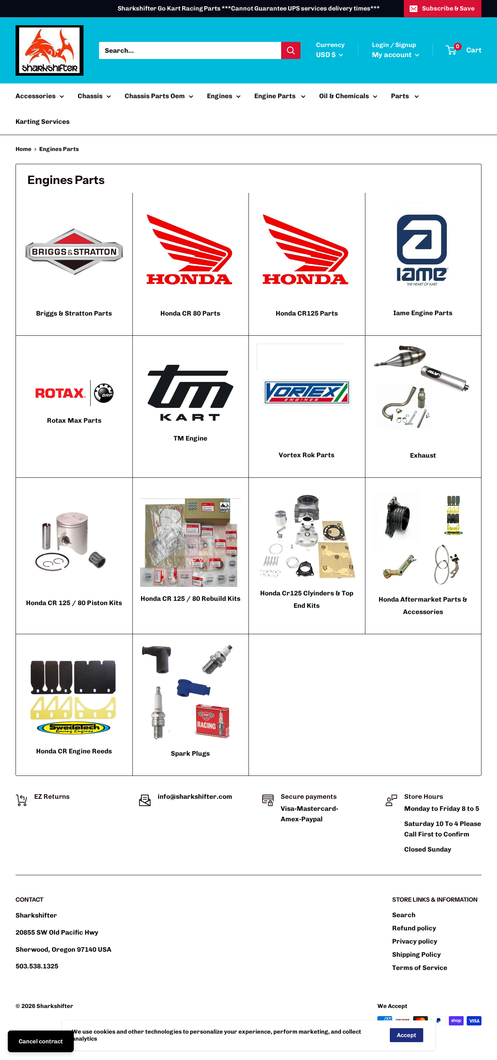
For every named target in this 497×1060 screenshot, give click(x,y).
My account (392, 54)
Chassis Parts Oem (155, 96)
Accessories (36, 96)
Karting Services (43, 121)
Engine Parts (275, 96)
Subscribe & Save (448, 8)
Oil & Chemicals (344, 96)
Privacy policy (414, 941)
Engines (219, 96)
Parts (400, 96)
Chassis (90, 96)
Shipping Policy (416, 954)
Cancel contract (41, 1041)
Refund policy (414, 928)
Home (23, 149)
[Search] (291, 50)
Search (403, 915)
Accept (406, 1035)
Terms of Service (419, 968)
